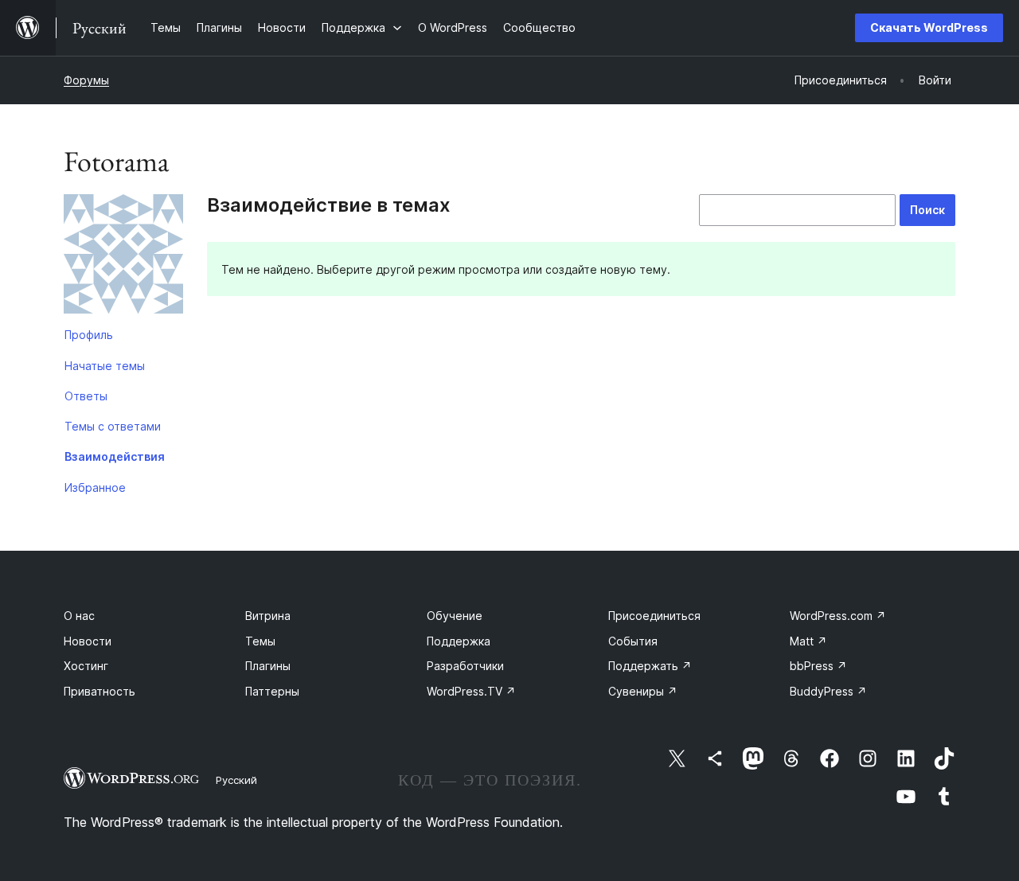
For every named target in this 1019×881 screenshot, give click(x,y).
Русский (236, 780)
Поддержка (458, 641)
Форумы (86, 80)
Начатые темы (104, 365)
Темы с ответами (112, 426)
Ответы (85, 396)
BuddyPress (828, 691)
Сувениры (642, 691)
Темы (260, 641)
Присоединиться (654, 615)
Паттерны (272, 691)
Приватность (99, 691)
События (633, 641)
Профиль (88, 334)
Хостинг (86, 665)
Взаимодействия (114, 456)
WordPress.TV (471, 691)
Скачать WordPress (929, 27)
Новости (87, 641)
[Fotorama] (123, 257)
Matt (808, 641)
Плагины (268, 665)
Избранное (95, 487)
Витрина (268, 615)
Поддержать (650, 665)
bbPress (818, 665)
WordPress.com (838, 615)
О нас (79, 615)
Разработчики (465, 665)
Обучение (454, 615)
